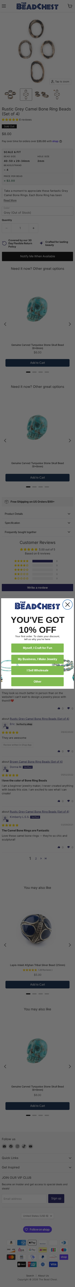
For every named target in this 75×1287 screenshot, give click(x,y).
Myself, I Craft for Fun (37, 647)
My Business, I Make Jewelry (37, 659)
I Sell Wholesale (37, 670)
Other (37, 681)
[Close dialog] (67, 604)
